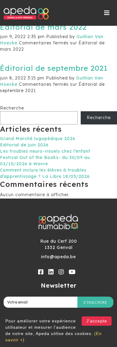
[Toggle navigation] (106, 13)
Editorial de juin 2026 (24, 145)
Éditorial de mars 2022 (43, 26)
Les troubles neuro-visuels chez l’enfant (45, 151)
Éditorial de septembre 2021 (54, 68)
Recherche (12, 108)
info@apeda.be (58, 256)
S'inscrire (95, 302)
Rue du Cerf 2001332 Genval (58, 244)
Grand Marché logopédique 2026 (37, 138)
